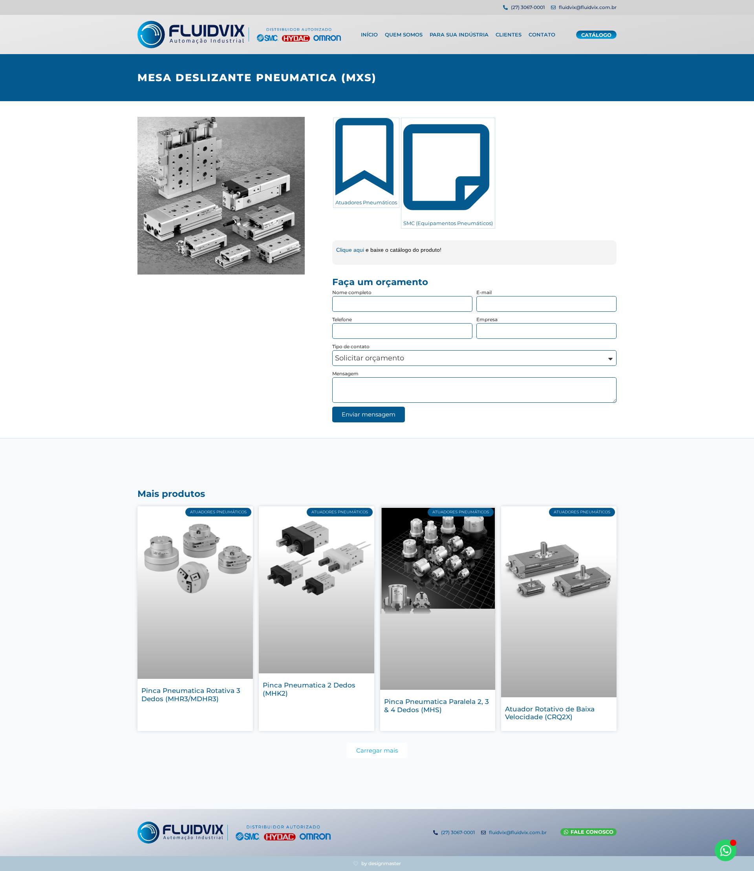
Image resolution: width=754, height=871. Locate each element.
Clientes (509, 34)
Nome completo (352, 292)
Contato (542, 34)
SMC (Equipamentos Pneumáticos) (448, 223)
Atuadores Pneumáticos (366, 202)
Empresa (487, 319)
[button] (377, 750)
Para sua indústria (459, 34)
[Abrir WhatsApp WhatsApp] (725, 850)
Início (369, 34)
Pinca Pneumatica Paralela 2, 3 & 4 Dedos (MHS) (436, 705)
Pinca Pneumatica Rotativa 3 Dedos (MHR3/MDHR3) (190, 694)
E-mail (484, 292)
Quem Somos (404, 34)
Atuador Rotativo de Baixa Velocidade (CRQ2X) (550, 713)
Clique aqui (351, 250)
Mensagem (345, 373)
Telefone (342, 319)
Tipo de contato (351, 346)
